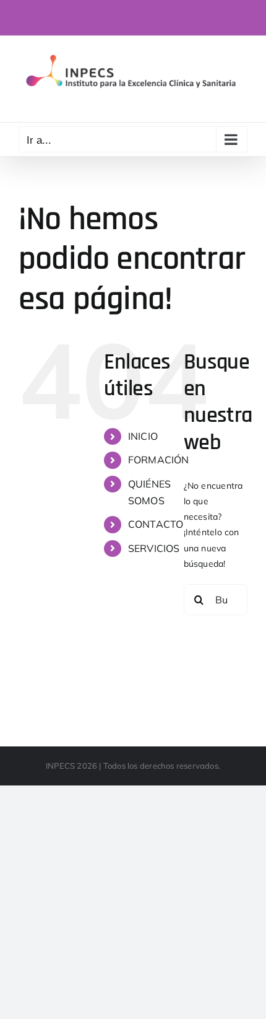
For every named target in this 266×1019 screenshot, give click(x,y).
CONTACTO (156, 524)
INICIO (143, 436)
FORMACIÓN (158, 459)
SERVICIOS (154, 548)
